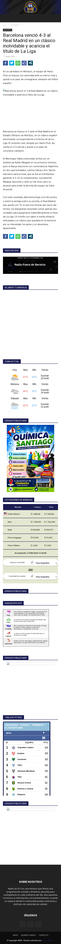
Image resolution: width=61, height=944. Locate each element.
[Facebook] (22, 924)
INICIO (15, 935)
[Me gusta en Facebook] (24, 63)
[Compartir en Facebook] (5, 63)
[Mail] (30, 924)
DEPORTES (15, 25)
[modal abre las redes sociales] (30, 63)
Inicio (5, 25)
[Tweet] (11, 63)
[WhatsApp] (38, 924)
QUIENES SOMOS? (28, 935)
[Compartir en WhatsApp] (17, 63)
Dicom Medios (48, 940)
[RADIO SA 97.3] (30, 7)
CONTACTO (43, 935)
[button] (5, 18)
